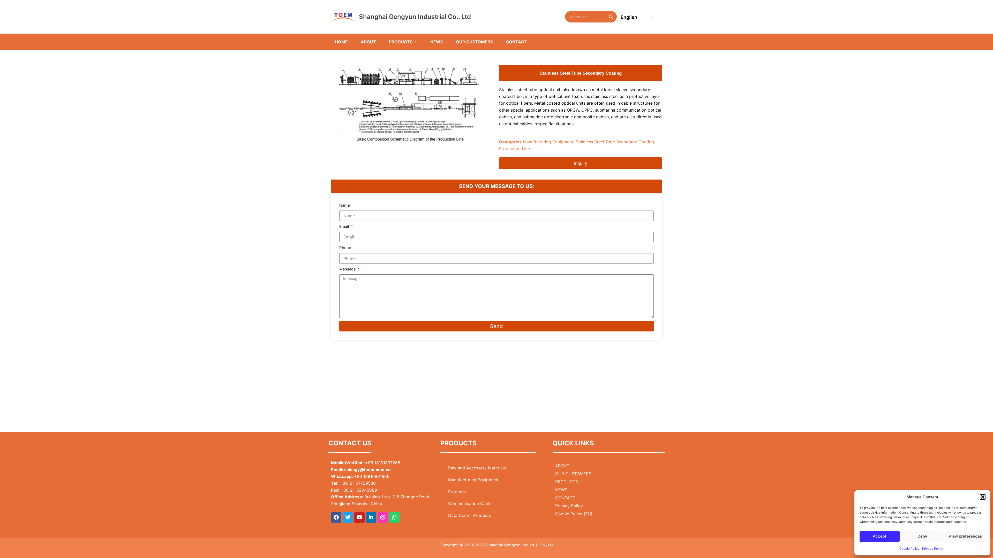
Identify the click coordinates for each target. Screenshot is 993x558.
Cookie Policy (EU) (573, 513)
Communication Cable (470, 503)
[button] (982, 497)
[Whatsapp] (394, 517)
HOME (341, 41)
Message (348, 269)
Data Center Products (469, 515)
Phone (345, 247)
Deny (922, 536)
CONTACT (516, 41)
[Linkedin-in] (371, 517)
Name (344, 205)
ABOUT (368, 41)
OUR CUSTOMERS (474, 41)
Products (457, 491)
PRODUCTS (400, 41)
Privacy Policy (932, 549)
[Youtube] (359, 517)
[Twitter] (348, 517)
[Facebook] (336, 517)
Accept (879, 536)
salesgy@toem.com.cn (367, 469)
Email (344, 226)
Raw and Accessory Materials (477, 467)
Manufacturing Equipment (548, 141)
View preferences (965, 536)
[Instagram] (383, 517)
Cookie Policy (909, 549)
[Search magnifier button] (611, 16)
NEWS (436, 41)
